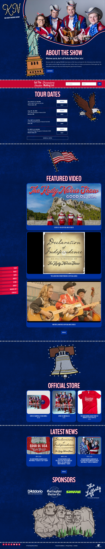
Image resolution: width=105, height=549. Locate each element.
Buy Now (30, 420)
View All (64, 332)
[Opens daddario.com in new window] (35, 492)
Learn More (50, 71)
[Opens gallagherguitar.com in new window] (54, 492)
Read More (30, 463)
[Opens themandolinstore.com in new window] (93, 490)
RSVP (62, 105)
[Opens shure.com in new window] (73, 492)
